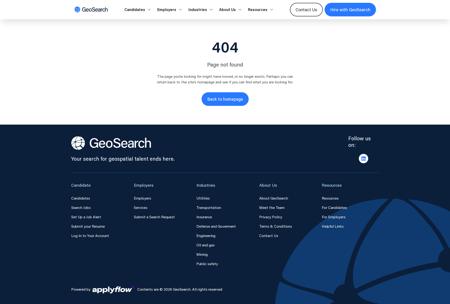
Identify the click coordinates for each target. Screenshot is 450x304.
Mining (202, 254)
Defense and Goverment (216, 226)
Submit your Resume (88, 226)
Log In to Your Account (90, 235)
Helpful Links (333, 226)
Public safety (207, 263)
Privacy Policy (270, 216)
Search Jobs (81, 207)
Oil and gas (205, 244)
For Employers (333, 216)
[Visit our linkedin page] (363, 158)
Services (140, 207)
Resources (330, 198)
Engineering (205, 235)
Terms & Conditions (275, 226)
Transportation (208, 207)
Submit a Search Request (154, 216)
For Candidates (334, 207)
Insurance (204, 216)
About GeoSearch (273, 198)
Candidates (80, 198)
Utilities (203, 198)
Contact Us (306, 9)
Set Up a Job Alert (86, 216)
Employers (142, 198)
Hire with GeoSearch (350, 9)
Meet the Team (272, 207)
